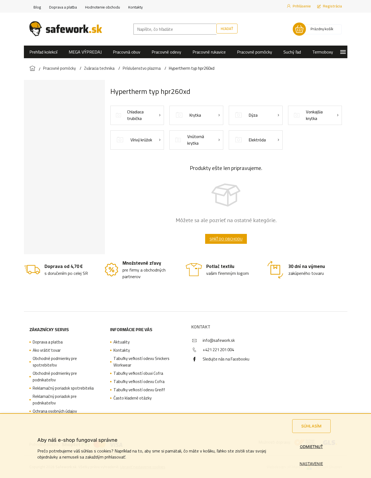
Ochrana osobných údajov (55, 411)
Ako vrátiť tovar (47, 350)
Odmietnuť (311, 446)
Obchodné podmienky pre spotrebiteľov (55, 361)
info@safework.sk (219, 340)
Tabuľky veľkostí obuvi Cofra (138, 373)
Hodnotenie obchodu (102, 7)
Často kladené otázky (132, 398)
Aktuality (121, 342)
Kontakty (135, 7)
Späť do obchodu (226, 238)
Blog (37, 7)
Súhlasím (311, 426)
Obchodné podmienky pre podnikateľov (55, 376)
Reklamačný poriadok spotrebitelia (63, 388)
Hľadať (227, 28)
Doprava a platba (63, 7)
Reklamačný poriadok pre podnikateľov (55, 399)
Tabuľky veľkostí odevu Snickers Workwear (141, 361)
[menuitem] (43, 52)
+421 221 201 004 (218, 350)
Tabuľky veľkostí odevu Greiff (139, 390)
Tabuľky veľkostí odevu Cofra (138, 381)
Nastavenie (311, 463)
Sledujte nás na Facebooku (226, 359)
